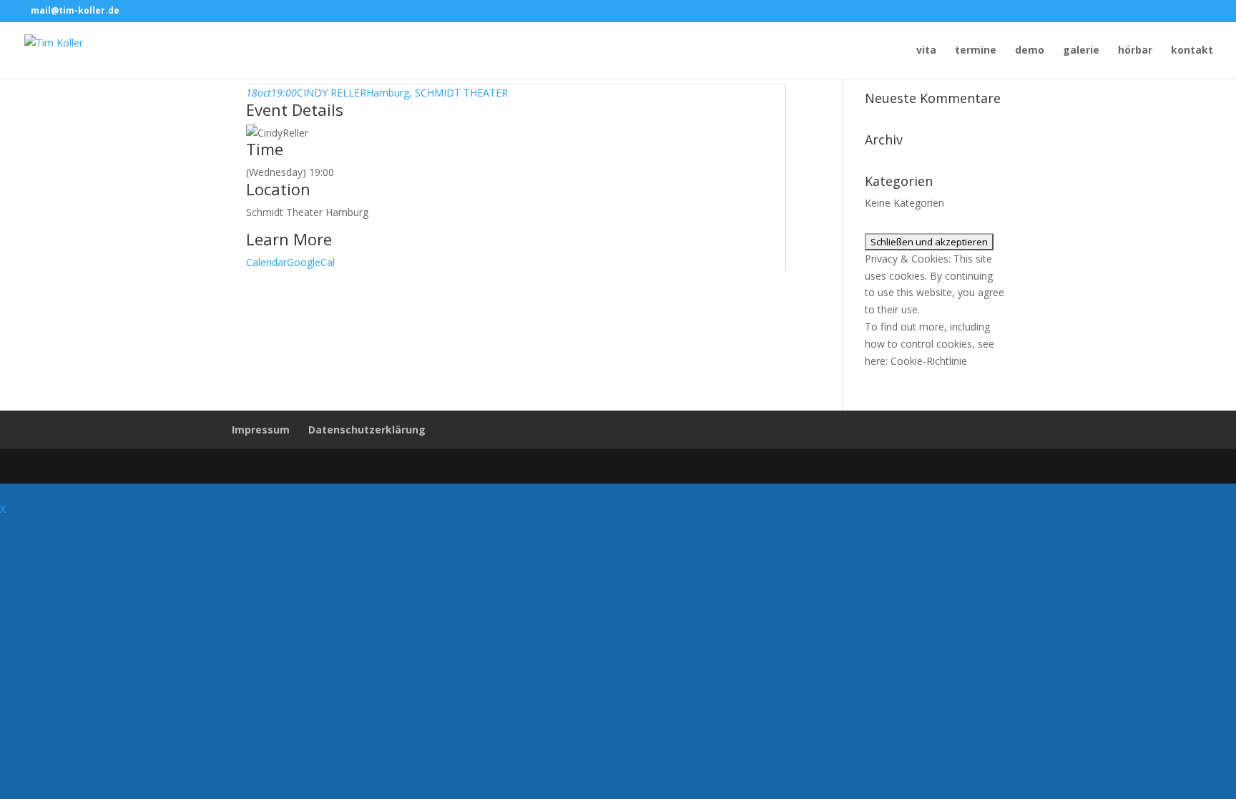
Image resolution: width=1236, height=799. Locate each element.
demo (1029, 51)
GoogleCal (311, 262)
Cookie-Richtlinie (929, 361)
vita (926, 51)
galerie (1081, 51)
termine (975, 51)
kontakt (1192, 51)
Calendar (266, 262)
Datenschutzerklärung (367, 429)
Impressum (261, 429)
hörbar (1135, 51)
